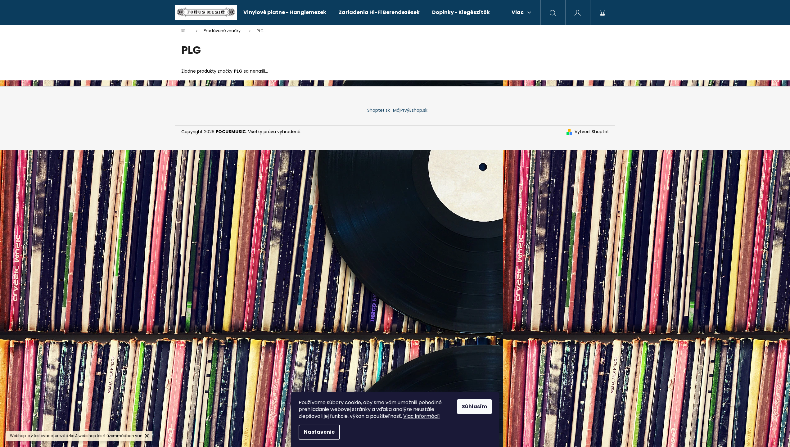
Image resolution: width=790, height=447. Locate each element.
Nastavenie (319, 432)
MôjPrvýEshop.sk (410, 110)
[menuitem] (284, 12)
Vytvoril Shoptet (592, 132)
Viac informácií (421, 416)
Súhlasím (474, 406)
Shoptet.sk (378, 110)
